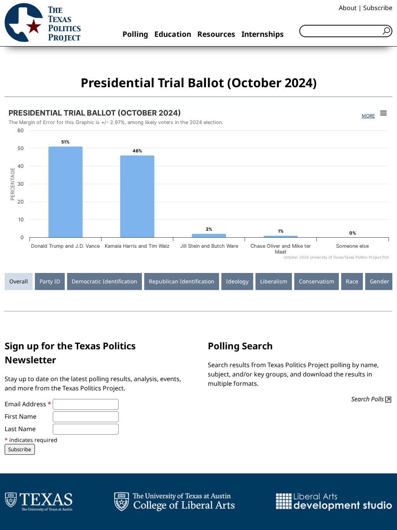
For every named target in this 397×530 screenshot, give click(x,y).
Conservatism (316, 281)
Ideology (237, 281)
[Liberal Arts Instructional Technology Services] (334, 501)
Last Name (20, 429)
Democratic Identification (104, 281)
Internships (263, 34)
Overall (18, 281)
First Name (20, 416)
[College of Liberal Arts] (174, 501)
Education (172, 34)
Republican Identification (181, 281)
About (348, 7)
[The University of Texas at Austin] (38, 501)
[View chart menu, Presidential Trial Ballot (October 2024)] (383, 113)
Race (352, 281)
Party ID (50, 281)
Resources (216, 34)
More (368, 115)
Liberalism (273, 281)
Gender (379, 281)
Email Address (28, 404)
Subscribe (377, 7)
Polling (135, 34)
